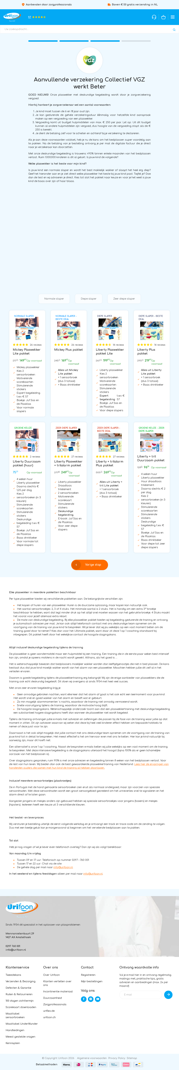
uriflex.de (49, 1011)
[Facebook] (84, 999)
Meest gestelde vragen (20, 1036)
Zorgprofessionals (54, 1004)
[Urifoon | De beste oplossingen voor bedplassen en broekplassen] (12, 17)
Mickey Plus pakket (68, 349)
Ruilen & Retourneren (19, 994)
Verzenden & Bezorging (20, 981)
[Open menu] (172, 17)
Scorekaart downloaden (21, 1007)
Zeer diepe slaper (124, 298)
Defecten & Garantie (18, 988)
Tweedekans (13, 975)
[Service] (154, 17)
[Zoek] (174, 30)
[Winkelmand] (163, 17)
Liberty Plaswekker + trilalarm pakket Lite (68, 465)
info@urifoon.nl (63, 867)
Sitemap (132, 1058)
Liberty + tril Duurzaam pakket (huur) (150, 460)
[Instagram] (91, 999)
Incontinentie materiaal (58, 991)
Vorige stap (93, 564)
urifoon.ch (49, 1017)
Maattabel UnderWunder (22, 1024)
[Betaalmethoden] (67, 1064)
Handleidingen (15, 1030)
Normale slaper (54, 298)
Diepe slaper (88, 298)
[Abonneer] (168, 995)
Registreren (88, 975)
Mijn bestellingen (91, 981)
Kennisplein (13, 1043)
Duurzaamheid (52, 998)
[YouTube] (98, 999)
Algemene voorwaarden (92, 1058)
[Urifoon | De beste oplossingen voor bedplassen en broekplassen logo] (22, 909)
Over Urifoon (51, 975)
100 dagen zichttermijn (20, 1001)
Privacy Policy (116, 1058)
